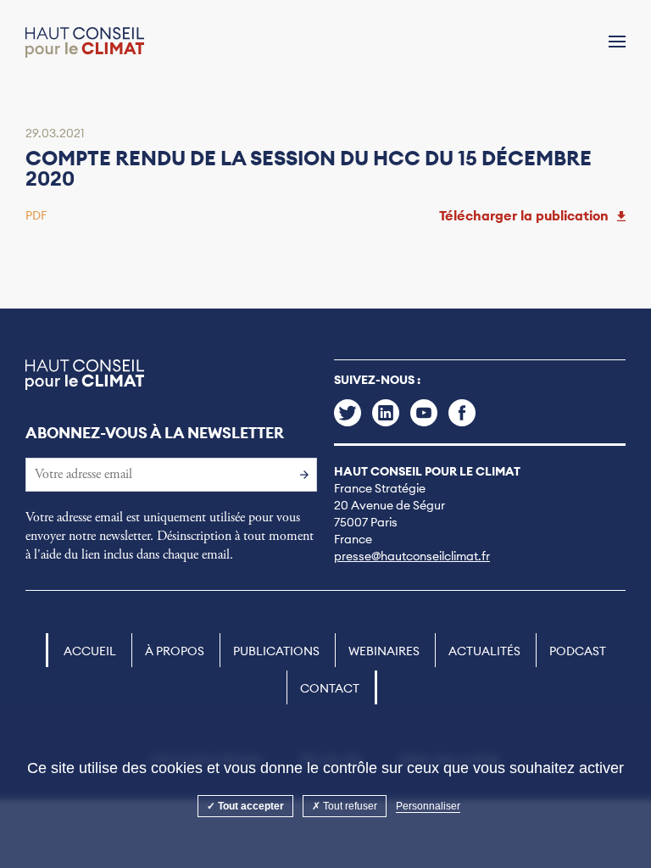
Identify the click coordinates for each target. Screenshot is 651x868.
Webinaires (384, 651)
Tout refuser (348, 806)
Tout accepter (249, 806)
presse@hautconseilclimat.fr (412, 556)
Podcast (577, 651)
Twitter (347, 412)
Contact (329, 688)
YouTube (423, 412)
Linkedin (385, 412)
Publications (276, 651)
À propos (174, 651)
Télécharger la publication (524, 215)
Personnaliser (428, 806)
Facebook (462, 412)
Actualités (484, 651)
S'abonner (300, 474)
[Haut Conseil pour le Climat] (84, 42)
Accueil (90, 651)
